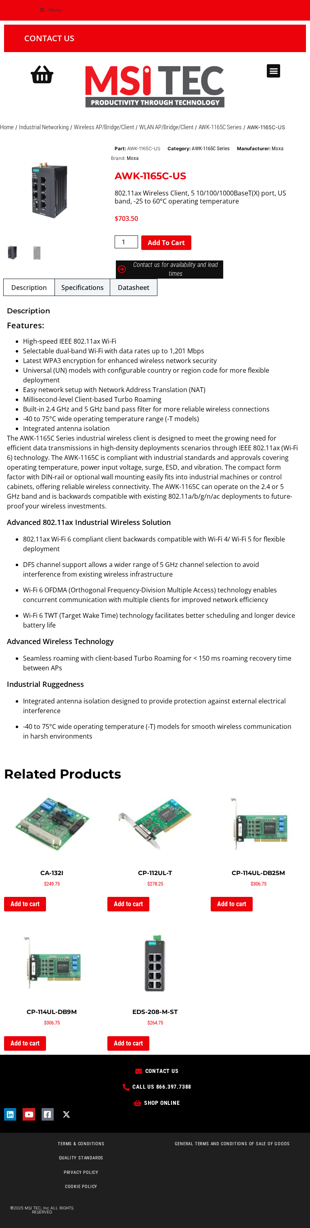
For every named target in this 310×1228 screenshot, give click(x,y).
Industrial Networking (44, 127)
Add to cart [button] (25, 904)
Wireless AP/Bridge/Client (104, 127)
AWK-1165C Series (220, 127)
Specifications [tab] (82, 287)
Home (7, 127)
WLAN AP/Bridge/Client (166, 127)
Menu (54, 9)
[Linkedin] (10, 1114)
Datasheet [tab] (133, 287)
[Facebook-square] (48, 1114)
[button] (273, 71)
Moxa (277, 148)
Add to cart (166, 242)
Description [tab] (29, 287)
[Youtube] (29, 1114)
